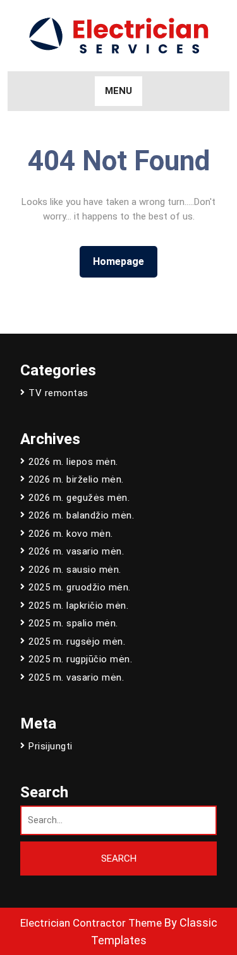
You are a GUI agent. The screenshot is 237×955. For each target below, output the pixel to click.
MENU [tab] (118, 91)
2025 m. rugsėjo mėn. (76, 641)
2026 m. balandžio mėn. (81, 515)
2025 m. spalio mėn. (73, 623)
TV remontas (58, 393)
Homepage (123, 261)
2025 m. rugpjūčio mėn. (80, 659)
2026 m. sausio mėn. (74, 569)
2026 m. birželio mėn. (76, 479)
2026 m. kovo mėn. (70, 533)
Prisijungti (50, 746)
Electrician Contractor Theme (91, 923)
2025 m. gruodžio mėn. (79, 587)
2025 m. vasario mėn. (76, 677)
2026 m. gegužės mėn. (79, 497)
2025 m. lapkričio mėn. (78, 605)
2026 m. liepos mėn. (73, 461)
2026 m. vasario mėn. (76, 551)
